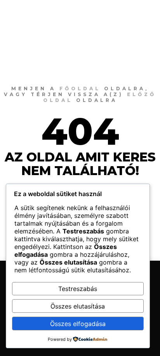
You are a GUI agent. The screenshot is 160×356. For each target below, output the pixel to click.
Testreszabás (77, 289)
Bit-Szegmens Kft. (54, 13)
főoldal (80, 88)
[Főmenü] (137, 14)
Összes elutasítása (77, 306)
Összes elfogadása (78, 324)
